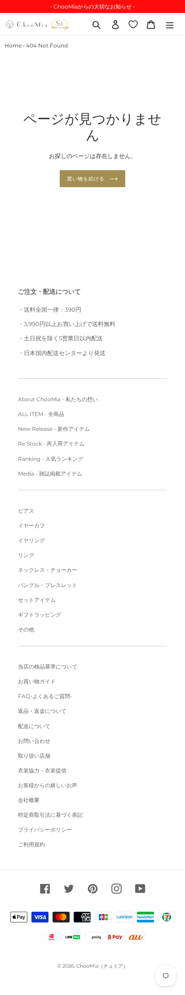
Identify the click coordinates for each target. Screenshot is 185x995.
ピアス (26, 510)
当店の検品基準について (47, 666)
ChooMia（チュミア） (102, 966)
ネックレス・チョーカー (47, 569)
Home (13, 45)
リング (26, 555)
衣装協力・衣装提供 (42, 770)
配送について (34, 726)
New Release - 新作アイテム (54, 428)
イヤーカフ (31, 525)
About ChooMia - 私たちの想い (58, 399)
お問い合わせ (34, 741)
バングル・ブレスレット (47, 585)
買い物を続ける (85, 179)
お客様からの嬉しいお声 (47, 785)
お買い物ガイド (37, 681)
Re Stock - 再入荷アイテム (51, 443)
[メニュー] (169, 24)
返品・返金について (42, 711)
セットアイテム (37, 599)
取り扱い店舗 (34, 755)
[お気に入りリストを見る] (133, 24)
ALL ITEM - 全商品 (41, 414)
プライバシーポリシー (45, 829)
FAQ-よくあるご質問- (45, 696)
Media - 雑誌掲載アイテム (50, 473)
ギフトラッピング (39, 614)
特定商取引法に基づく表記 (50, 814)
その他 (26, 629)
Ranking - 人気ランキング (50, 458)
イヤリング (31, 540)
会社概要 (29, 800)
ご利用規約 (31, 844)
